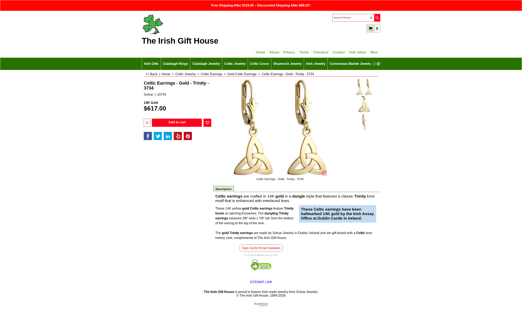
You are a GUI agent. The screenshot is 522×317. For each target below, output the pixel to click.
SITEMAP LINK (261, 282)
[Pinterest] (188, 136)
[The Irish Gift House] (177, 24)
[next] (378, 64)
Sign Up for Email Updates (261, 248)
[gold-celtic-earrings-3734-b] (364, 122)
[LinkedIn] (168, 136)
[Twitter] (158, 136)
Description (224, 189)
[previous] (374, 64)
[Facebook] (148, 136)
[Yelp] (178, 136)
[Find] (377, 17)
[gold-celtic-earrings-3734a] (364, 104)
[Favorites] (207, 123)
